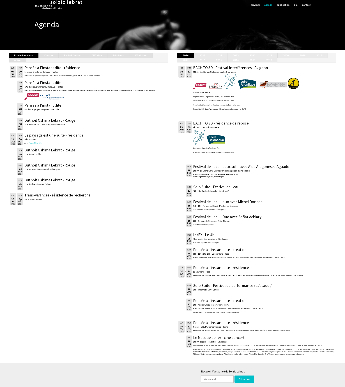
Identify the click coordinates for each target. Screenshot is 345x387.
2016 (202, 60)
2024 (219, 55)
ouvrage (255, 5)
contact (306, 5)
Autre (17, 60)
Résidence (118, 55)
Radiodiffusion (72, 55)
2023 (236, 55)
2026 (185, 55)
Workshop (141, 55)
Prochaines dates (23, 55)
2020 (286, 55)
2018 (319, 55)
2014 (236, 60)
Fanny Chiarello (35, 143)
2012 (269, 60)
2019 (302, 55)
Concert (48, 55)
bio (296, 5)
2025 (202, 55)
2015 (219, 60)
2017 (185, 60)
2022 (252, 55)
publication (283, 5)
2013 (252, 60)
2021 (269, 55)
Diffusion (96, 55)
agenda (268, 5)
